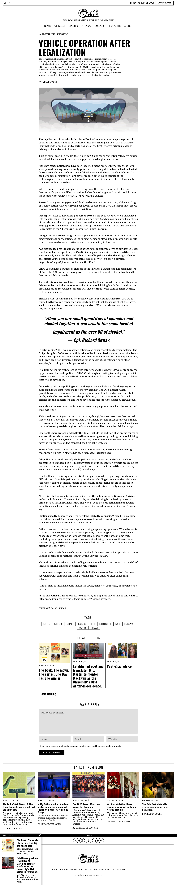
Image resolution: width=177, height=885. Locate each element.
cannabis (58, 624)
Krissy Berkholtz (51, 824)
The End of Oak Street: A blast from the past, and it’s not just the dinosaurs (19, 807)
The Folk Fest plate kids (154, 804)
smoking (82, 628)
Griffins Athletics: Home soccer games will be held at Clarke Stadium (122, 807)
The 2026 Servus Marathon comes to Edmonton (86, 805)
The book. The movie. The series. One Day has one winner (54, 674)
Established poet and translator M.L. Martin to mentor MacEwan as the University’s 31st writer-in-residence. (88, 676)
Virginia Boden (153, 814)
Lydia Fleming (50, 82)
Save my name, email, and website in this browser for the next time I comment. (81, 746)
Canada (46, 624)
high (93, 624)
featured (82, 624)
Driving (70, 624)
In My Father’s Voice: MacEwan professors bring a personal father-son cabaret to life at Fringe (53, 808)
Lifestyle (62, 34)
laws (117, 624)
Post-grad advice (119, 666)
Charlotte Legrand (87, 828)
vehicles (94, 628)
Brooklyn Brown (120, 821)
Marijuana (128, 624)
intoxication (105, 624)
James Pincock (14, 828)
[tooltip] (76, 840)
